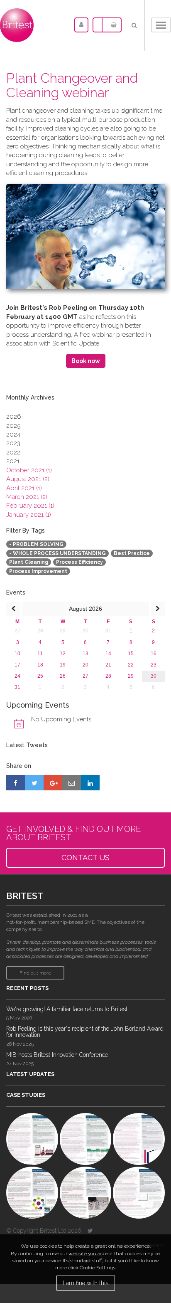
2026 (13, 416)
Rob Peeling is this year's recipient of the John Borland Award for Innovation (85, 1031)
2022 (13, 452)
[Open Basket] (112, 24)
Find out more (35, 973)
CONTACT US (85, 857)
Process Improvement (38, 571)
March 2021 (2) (26, 497)
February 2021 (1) (30, 505)
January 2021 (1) (28, 514)
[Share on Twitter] (34, 782)
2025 (13, 425)
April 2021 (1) (24, 488)
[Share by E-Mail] (71, 782)
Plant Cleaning (28, 562)
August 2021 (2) (27, 479)
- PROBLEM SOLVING (36, 544)
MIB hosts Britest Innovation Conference (57, 1054)
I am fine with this (85, 1283)
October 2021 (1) (29, 470)
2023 (13, 443)
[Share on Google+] (53, 782)
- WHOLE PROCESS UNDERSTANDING (57, 553)
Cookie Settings (97, 1268)
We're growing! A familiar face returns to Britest (66, 1009)
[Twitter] (90, 1231)
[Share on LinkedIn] (90, 782)
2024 (13, 434)
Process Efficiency (79, 562)
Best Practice (132, 553)
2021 (13, 461)
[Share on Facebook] (15, 782)
